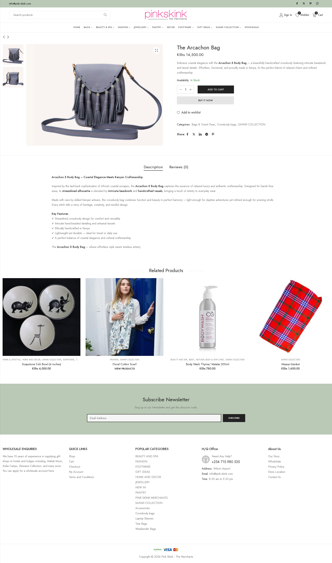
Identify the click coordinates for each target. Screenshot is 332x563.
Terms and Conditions (81, 477)
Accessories (142, 508)
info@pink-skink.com (221, 474)
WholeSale (274, 461)
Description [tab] (153, 167)
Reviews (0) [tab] (178, 167)
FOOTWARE (142, 467)
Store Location (276, 472)
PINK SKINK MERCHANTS (151, 498)
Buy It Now (205, 100)
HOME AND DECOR (31, 359)
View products (124, 368)
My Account (76, 472)
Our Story (273, 456)
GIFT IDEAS (142, 472)
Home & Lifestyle (12, 359)
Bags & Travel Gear (203, 124)
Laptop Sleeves (144, 519)
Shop (72, 456)
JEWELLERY (142, 482)
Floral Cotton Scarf (124, 364)
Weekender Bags (145, 529)
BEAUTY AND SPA (178, 359)
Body (191, 359)
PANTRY (140, 493)
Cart (71, 461)
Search (105, 15)
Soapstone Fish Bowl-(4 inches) (41, 364)
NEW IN (140, 487)
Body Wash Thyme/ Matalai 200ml (207, 364)
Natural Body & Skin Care (210, 359)
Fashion (114, 359)
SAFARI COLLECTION (251, 124)
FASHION (141, 461)
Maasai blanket (291, 364)
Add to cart (216, 89)
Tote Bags (141, 524)
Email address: (154, 418)
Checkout (74, 467)
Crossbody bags (226, 124)
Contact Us (274, 477)
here (51, 471)
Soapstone (68, 359)
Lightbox (156, 50)
